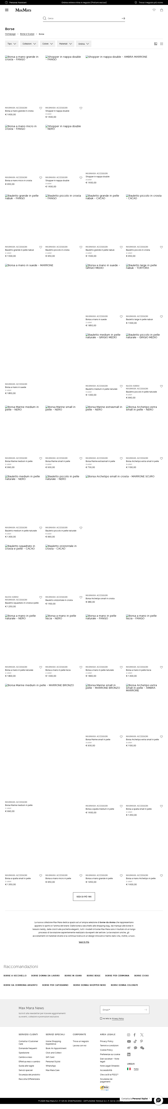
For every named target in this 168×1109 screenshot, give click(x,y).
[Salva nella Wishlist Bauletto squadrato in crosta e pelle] (40, 597)
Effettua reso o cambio (29, 1061)
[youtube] (128, 1041)
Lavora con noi (79, 1045)
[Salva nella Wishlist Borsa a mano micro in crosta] (40, 177)
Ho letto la (113, 1018)
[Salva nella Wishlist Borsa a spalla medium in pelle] (121, 806)
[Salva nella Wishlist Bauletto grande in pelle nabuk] (40, 247)
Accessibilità (106, 1070)
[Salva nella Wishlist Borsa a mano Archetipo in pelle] (161, 875)
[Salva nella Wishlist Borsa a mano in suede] (121, 316)
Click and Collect (54, 1052)
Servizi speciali (26, 1070)
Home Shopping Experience (53, 1042)
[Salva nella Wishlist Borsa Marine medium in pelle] (40, 458)
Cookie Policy (106, 1050)
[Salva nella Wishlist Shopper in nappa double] (80, 108)
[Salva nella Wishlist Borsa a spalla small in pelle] (161, 806)
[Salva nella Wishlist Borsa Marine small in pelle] (80, 458)
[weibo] (128, 1048)
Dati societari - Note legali (109, 1060)
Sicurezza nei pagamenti (106, 1080)
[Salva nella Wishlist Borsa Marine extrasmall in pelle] (121, 458)
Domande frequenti (28, 1048)
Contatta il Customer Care (28, 1042)
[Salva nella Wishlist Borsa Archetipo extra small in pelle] (161, 458)
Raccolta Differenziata (29, 1079)
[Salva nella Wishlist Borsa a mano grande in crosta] (40, 108)
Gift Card (50, 1057)
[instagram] (128, 1034)
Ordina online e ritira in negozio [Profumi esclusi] (84, 2)
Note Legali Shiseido (109, 1065)
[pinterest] (142, 1041)
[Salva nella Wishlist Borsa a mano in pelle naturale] (40, 667)
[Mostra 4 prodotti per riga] (161, 43)
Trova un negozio (81, 1041)
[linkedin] (128, 1054)
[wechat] (142, 1048)
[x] (142, 1034)
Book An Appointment (56, 1048)
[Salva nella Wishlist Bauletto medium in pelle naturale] (121, 386)
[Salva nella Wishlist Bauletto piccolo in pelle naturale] (161, 386)
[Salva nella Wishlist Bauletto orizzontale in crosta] (80, 597)
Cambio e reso (25, 1057)
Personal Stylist (53, 1061)
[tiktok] (135, 1041)
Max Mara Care (52, 1070)
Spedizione (24, 1052)
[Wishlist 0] (154, 10)
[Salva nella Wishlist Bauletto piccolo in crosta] (80, 247)
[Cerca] (123, 18)
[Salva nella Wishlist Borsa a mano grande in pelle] (121, 875)
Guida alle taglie (26, 1065)
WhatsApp (51, 1065)
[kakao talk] (135, 1048)
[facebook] (135, 1034)
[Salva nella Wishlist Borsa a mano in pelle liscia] (80, 667)
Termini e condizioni (109, 1045)
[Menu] (6, 10)
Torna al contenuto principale (16, 1)
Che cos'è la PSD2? (109, 1074)
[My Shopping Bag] (161, 10)
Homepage (10, 34)
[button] (158, 1100)
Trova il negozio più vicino (151, 2)
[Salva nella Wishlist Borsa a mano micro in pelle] (80, 875)
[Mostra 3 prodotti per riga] (155, 43)
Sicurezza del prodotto (29, 1074)
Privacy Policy (118, 1018)
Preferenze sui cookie (110, 1054)
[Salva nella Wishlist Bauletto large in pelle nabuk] (161, 316)
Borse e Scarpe (27, 34)
